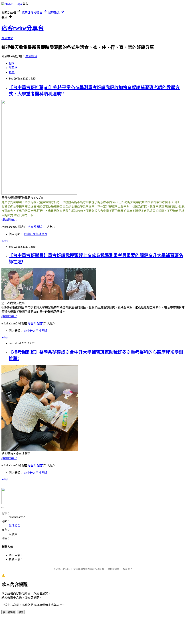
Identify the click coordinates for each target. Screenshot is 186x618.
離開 (21, 612)
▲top (4, 240)
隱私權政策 (113, 569)
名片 (12, 72)
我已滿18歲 (9, 612)
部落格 (13, 67)
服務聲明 (127, 569)
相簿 (12, 63)
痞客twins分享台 (22, 28)
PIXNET (66, 569)
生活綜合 (31, 56)
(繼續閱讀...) (9, 219)
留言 (40, 226)
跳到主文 (7, 38)
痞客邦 (32, 226)
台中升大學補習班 (35, 234)
